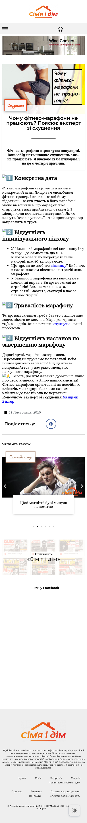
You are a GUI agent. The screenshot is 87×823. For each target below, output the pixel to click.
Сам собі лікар (20, 457)
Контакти (35, 795)
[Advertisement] (43, 645)
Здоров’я (56, 778)
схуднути (61, 324)
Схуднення (15, 105)
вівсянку (58, 265)
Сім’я (38, 778)
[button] (51, 424)
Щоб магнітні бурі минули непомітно (43, 505)
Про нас (16, 791)
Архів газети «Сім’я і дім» (64, 782)
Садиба (75, 778)
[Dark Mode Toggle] (74, 810)
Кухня (22, 778)
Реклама (36, 791)
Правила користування (65, 791)
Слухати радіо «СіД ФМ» (65, 795)
